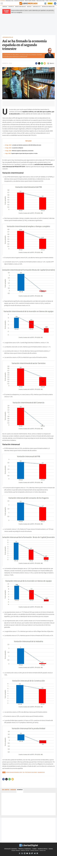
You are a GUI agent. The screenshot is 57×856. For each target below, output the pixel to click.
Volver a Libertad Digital (45, 3)
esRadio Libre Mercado (20, 6)
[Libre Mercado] (28, 3)
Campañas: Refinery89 (15, 850)
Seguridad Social (41, 772)
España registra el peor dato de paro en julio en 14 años (21, 153)
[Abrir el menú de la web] (10, 3)
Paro (23, 772)
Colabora (50, 3)
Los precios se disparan (14, 148)
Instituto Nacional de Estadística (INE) (14, 772)
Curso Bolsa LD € (37, 6)
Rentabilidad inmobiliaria (48, 6)
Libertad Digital (28, 845)
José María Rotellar (7, 37)
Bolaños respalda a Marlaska (30, 0)
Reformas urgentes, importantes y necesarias (19, 150)
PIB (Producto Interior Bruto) (31, 772)
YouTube (27, 853)
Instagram (25, 853)
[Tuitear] (39, 63)
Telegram (35, 853)
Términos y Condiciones (24, 848)
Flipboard (32, 853)
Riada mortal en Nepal (40, 0)
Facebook (20, 853)
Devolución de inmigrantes (19, 0)
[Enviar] (42, 63)
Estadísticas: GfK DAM (25, 850)
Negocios (29, 6)
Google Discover (30, 853)
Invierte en (11, 6)
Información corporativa (10, 848)
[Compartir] (36, 63)
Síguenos (52, 63)
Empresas (5, 6)
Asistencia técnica (42, 848)
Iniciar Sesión (55, 3)
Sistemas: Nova (43, 850)
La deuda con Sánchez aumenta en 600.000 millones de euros (23, 145)
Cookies (34, 848)
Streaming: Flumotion (34, 850)
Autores (51, 848)
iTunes (37, 853)
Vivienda (47, 0)
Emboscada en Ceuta (10, 0)
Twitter (22, 853)
